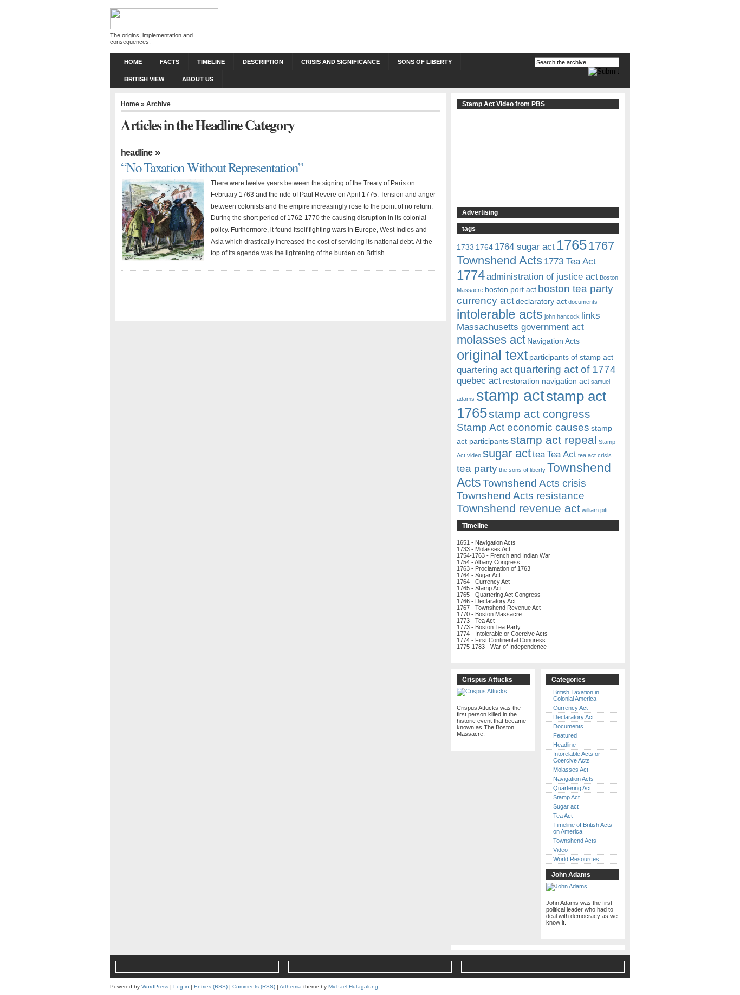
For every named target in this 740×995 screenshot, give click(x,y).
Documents (568, 726)
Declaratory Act (573, 717)
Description (263, 62)
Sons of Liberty (425, 62)
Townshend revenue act (518, 508)
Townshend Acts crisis (534, 483)
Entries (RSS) (211, 987)
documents (583, 302)
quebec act (479, 381)
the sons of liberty (522, 470)
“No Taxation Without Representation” (212, 167)
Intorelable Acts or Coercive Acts (576, 757)
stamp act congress (539, 414)
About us (197, 79)
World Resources (576, 859)
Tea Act (561, 454)
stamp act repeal (553, 440)
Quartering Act (572, 788)
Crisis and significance (340, 62)
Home (133, 62)
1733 (465, 247)
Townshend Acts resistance (521, 495)
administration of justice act (542, 277)
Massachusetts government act (520, 327)
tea (539, 454)
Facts (169, 62)
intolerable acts (500, 314)
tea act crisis (595, 455)
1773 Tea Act (570, 261)
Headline (137, 152)
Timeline (211, 62)
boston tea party (575, 288)
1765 (571, 245)
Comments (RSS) (253, 987)
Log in (181, 987)
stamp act (510, 395)
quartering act (484, 370)
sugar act (507, 453)
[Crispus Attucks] (482, 691)
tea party (477, 468)
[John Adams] (566, 886)
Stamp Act (566, 797)
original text (492, 355)
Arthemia (291, 987)
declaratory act (541, 301)
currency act (485, 300)
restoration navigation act (546, 381)
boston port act (510, 289)
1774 (471, 275)
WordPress (154, 987)
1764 (484, 247)
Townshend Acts (574, 840)
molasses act (491, 339)
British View (144, 79)
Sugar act (566, 806)
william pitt (595, 510)
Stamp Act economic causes (523, 427)
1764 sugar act (525, 247)
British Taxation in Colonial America (576, 695)
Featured (565, 735)
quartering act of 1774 (565, 369)
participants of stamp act (571, 357)
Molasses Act (570, 769)
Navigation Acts (553, 341)
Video (560, 850)
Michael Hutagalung (353, 987)
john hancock (562, 316)
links (590, 316)
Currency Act (570, 708)
